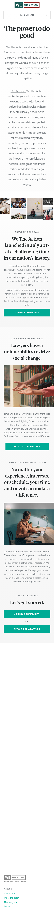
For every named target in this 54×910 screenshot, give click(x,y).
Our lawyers (10, 901)
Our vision (9, 893)
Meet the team (11, 897)
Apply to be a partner (27, 629)
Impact (7, 906)
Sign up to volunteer (27, 446)
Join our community (27, 312)
